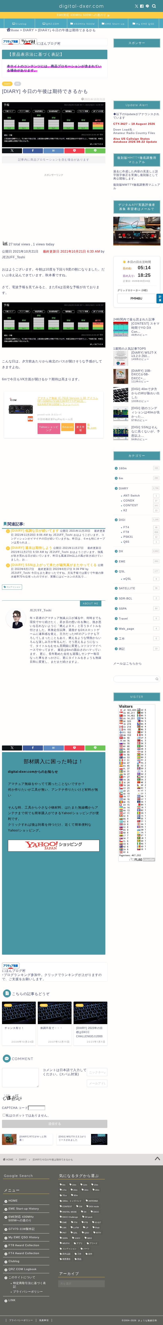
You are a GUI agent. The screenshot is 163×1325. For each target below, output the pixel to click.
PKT (64, 1233)
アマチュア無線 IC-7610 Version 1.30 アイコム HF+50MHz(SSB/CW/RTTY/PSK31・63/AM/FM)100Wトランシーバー (68, 401)
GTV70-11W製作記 (22, 1228)
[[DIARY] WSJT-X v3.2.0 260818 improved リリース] (120, 358)
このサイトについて (22, 1277)
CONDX (140, 500)
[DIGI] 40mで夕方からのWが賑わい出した (145, 393)
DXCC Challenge (70, 1217)
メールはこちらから (127, 663)
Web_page (138, 628)
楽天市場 (80, 428)
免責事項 (44, 1320)
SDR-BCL (138, 598)
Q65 (140, 541)
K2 (140, 510)
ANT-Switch (140, 495)
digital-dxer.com (81, 6)
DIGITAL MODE (69, 1212)
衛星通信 (66, 1259)
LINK (12, 1300)
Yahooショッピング (48, 428)
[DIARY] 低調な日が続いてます (35, 530)
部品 (79, 1259)
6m (138, 478)
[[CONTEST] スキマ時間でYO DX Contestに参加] (120, 329)
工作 (138, 638)
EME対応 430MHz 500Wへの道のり (21, 1218)
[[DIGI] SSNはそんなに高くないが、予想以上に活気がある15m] (120, 432)
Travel (138, 618)
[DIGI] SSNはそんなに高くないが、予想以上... (145, 431)
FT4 (140, 527)
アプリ (79, 1243)
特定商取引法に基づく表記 (29, 1285)
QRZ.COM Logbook (52, 25)
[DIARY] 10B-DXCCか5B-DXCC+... (141, 374)
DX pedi (88, 1217)
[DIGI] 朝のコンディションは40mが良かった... (145, 412)
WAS (89, 1238)
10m (74, 1185)
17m (64, 1190)
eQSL (140, 578)
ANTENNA (93, 1201)
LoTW (76, 1227)
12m (85, 1185)
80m (76, 1195)
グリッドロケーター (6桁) (132, 290)
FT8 (140, 532)
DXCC (96, 1212)
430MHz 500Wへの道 (84, 25)
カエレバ (56, 414)
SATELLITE (138, 588)
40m (97, 1190)
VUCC (77, 1238)
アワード (93, 1243)
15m (96, 1185)
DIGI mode (94, 1207)
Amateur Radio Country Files (134, 133)
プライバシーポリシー (28, 1291)
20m (75, 1190)
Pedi (97, 1227)
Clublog (21, 23)
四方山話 (66, 1254)
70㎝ (64, 1195)
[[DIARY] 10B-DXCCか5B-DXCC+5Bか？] (120, 376)
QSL (138, 571)
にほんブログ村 (49, 43)
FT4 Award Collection (24, 1253)
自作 (90, 1254)
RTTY (98, 1233)
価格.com (91, 426)
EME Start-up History (24, 1208)
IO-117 (98, 1222)
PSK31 (140, 536)
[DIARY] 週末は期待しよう (31, 547)
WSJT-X (66, 1243)
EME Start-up (115, 23)
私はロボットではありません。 (28, 1115)
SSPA (138, 608)
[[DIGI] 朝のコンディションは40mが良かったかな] (120, 413)
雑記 (138, 648)
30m (86, 1190)
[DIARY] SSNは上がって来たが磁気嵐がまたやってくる (54, 565)
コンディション (13, 587)
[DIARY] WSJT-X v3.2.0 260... (144, 354)
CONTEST (140, 505)
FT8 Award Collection (24, 1245)
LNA (64, 1227)
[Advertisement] (53, 206)
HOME (13, 1200)
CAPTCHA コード (15, 1107)
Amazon (67, 426)
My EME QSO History (145, 25)
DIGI (138, 519)
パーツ (86, 1249)
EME (138, 561)
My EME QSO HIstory (24, 1237)
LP (87, 1227)
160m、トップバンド (72, 1201)
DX (138, 551)
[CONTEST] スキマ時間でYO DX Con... (145, 327)
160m (138, 468)
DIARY (7, 84)
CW (80, 1207)
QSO (86, 1233)
